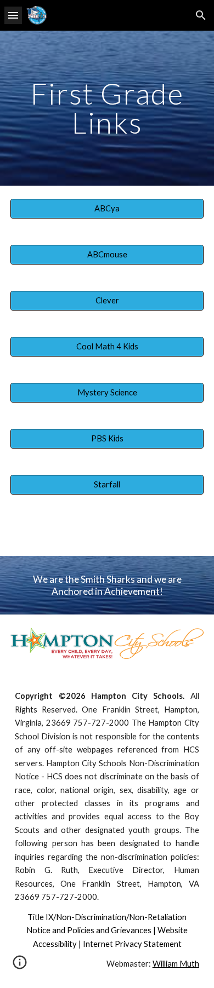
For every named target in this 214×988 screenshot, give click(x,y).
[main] (107, 108)
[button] (13, 15)
